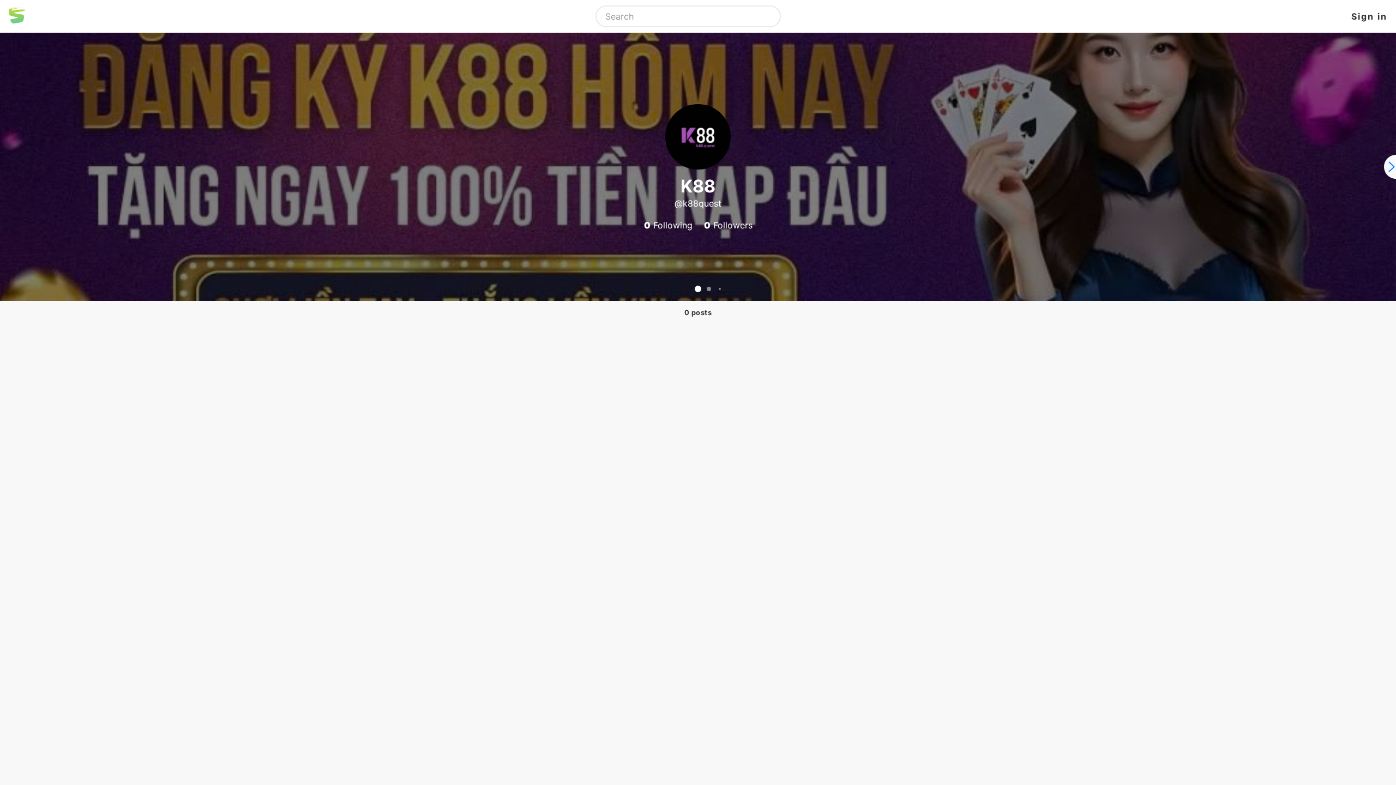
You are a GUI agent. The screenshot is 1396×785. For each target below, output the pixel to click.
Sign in (1369, 16)
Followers (728, 225)
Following (668, 225)
